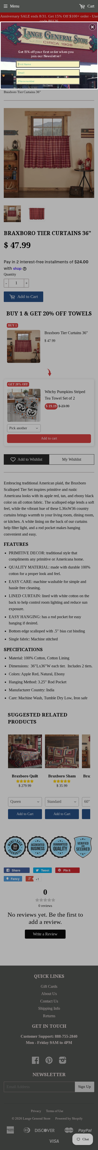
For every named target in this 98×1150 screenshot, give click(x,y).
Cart (90, 6)
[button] (92, 27)
